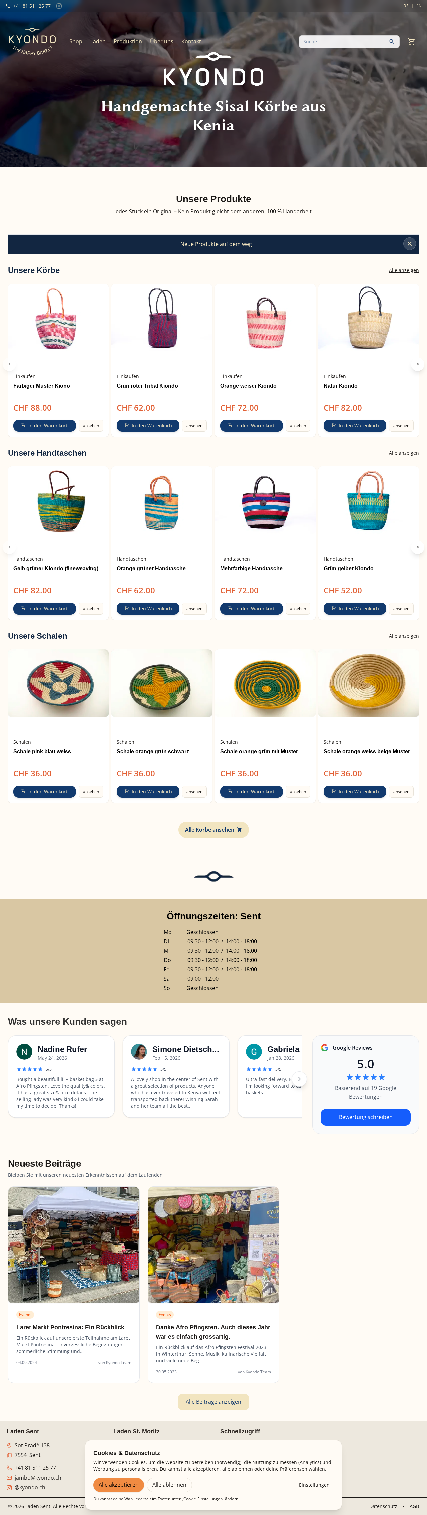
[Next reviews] (299, 1079)
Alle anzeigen (404, 270)
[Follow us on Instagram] (59, 6)
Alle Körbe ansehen (209, 829)
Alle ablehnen (169, 1484)
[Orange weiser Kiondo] (265, 326)
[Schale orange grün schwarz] (161, 692)
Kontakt (191, 41)
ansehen (91, 425)
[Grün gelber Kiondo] (368, 509)
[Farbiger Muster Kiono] (58, 326)
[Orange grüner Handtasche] (161, 509)
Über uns (161, 41)
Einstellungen (314, 1485)
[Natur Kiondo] (368, 326)
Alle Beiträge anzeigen (213, 1401)
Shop (75, 41)
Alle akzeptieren (119, 1484)
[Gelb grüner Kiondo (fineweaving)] (58, 509)
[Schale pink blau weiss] (58, 692)
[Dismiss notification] (409, 243)
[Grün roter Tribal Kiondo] (161, 326)
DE (406, 6)
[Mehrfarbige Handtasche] (265, 509)
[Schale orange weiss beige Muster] (368, 692)
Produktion (128, 41)
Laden (98, 41)
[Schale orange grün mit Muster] (265, 692)
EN (419, 6)
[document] (213, 211)
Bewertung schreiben (366, 1117)
